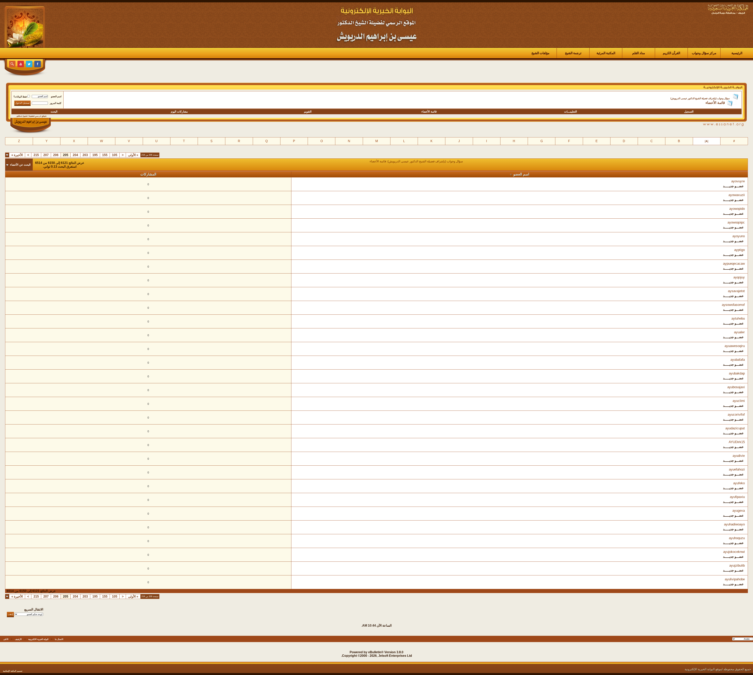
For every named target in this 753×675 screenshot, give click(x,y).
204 (75, 155)
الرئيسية (736, 53)
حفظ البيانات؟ (20, 96)
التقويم (308, 111)
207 (46, 155)
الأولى (133, 155)
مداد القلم (638, 53)
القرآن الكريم (671, 53)
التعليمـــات (570, 111)
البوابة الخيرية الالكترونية (38, 639)
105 (114, 155)
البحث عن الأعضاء (20, 164)
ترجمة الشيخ (573, 53)
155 (104, 155)
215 (36, 155)
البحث (54, 111)
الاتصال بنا (59, 639)
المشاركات (148, 174)
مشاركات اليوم (179, 111)
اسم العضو (56, 96)
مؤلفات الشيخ (540, 53)
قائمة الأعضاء (429, 111)
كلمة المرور (55, 103)
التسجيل (689, 111)
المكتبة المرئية (606, 53)
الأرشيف (18, 639)
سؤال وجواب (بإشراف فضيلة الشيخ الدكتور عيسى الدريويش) (700, 98)
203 (85, 155)
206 (55, 155)
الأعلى (5, 639)
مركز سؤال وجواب (704, 53)
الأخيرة (17, 155)
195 (95, 155)
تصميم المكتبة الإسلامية (12, 671)
